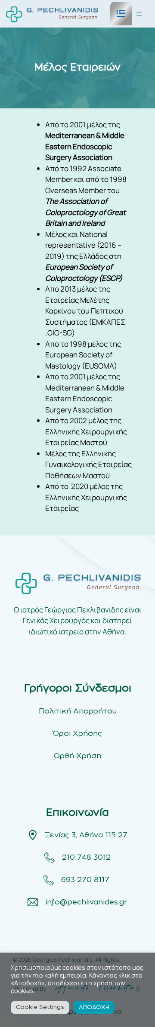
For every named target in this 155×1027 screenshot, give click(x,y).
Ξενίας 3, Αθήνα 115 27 (86, 835)
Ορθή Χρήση (77, 755)
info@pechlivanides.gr (86, 902)
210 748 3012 (86, 857)
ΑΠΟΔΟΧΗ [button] (94, 1007)
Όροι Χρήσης (77, 733)
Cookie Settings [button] (40, 1007)
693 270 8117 (86, 879)
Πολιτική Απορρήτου (78, 711)
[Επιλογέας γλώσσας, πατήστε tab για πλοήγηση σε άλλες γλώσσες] (121, 13)
